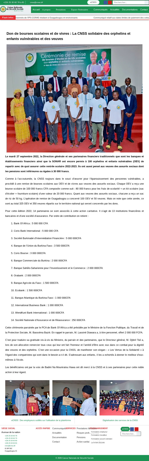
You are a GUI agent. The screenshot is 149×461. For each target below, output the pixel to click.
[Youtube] (110, 2)
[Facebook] (105, 2)
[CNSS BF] (12, 9)
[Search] (146, 2)
